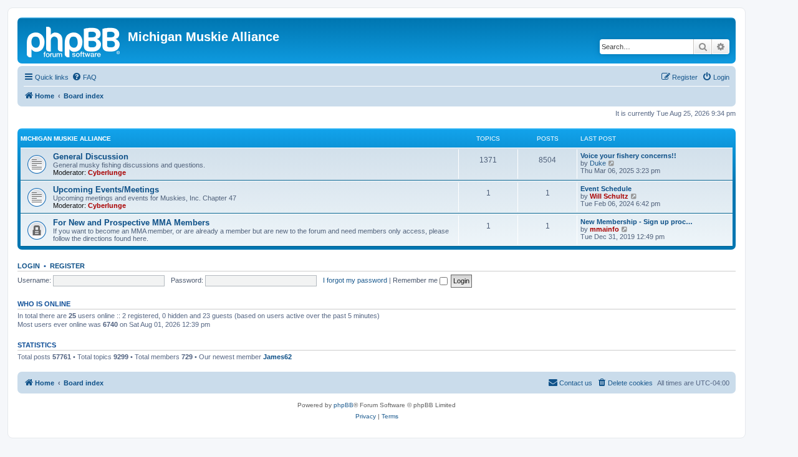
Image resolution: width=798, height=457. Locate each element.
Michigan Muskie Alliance (66, 138)
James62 (277, 356)
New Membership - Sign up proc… (636, 221)
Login (28, 266)
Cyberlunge (107, 172)
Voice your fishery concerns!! (628, 155)
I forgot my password (355, 280)
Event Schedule (606, 188)
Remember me (416, 280)
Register (67, 266)
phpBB (343, 405)
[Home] (74, 40)
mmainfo (604, 229)
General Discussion (90, 156)
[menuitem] (84, 77)
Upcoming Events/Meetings (106, 189)
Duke (598, 163)
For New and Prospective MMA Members (131, 222)
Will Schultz (609, 196)
